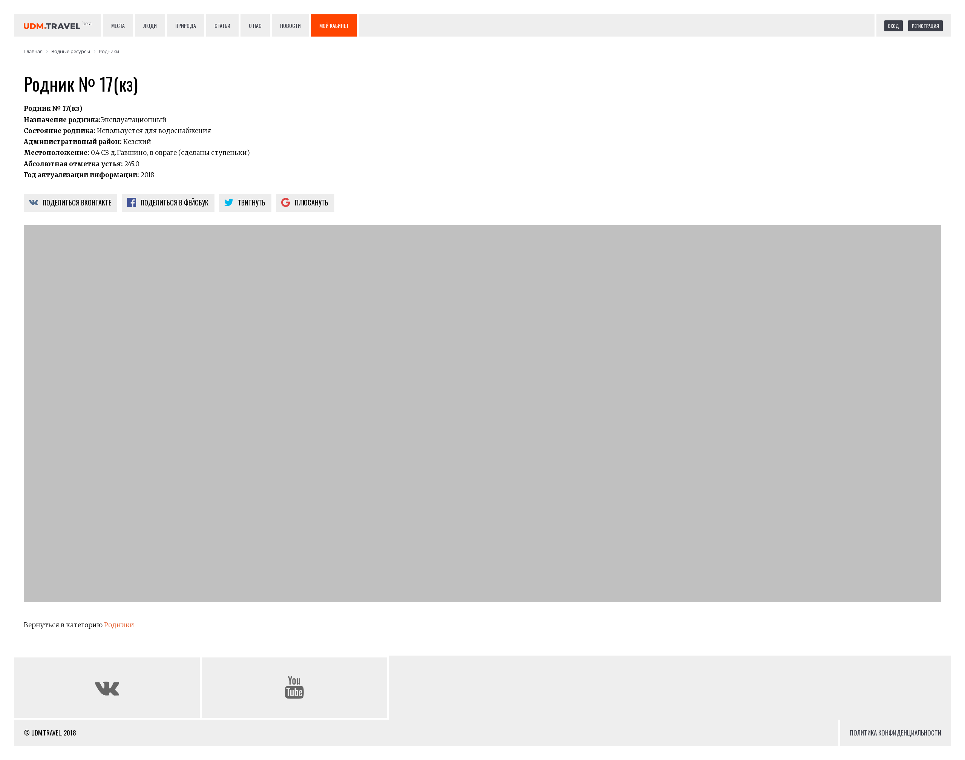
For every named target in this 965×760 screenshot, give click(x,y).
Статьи (222, 25)
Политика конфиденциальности (895, 732)
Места (118, 25)
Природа (185, 25)
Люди (150, 25)
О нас (255, 25)
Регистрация (925, 26)
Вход (893, 26)
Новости (290, 25)
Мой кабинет (334, 25)
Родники (119, 625)
